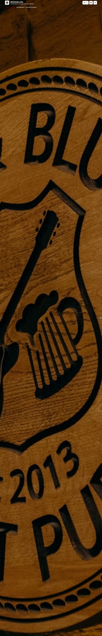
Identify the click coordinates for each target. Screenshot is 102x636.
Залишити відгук (31, 7)
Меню (13, 7)
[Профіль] (91, 2)
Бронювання (21, 7)
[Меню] (95, 2)
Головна (7, 7)
